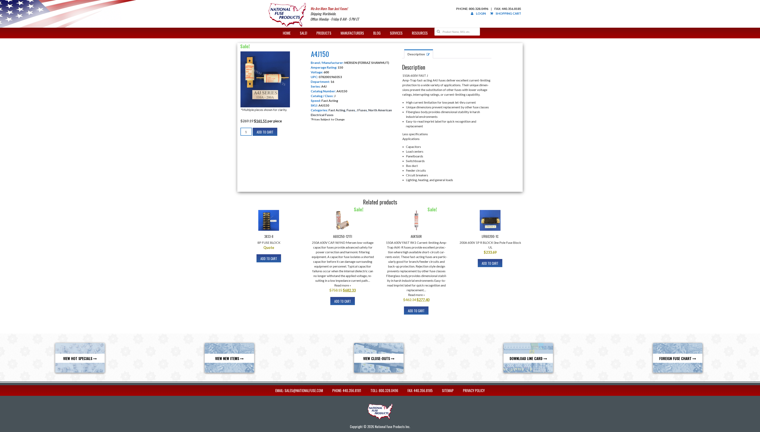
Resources (420, 33)
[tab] (418, 53)
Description (416, 54)
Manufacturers (352, 33)
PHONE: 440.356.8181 (346, 390)
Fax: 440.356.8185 (507, 8)
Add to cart (265, 132)
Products (323, 33)
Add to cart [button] (268, 258)
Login (481, 13)
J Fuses (361, 110)
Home (287, 33)
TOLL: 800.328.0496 (384, 390)
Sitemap (448, 390)
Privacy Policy (474, 390)
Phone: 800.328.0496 (472, 8)
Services (396, 33)
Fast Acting (337, 110)
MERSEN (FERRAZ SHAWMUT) (366, 62)
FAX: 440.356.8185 (420, 390)
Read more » (342, 285)
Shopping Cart (508, 13)
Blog (377, 33)
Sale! (303, 33)
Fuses (351, 110)
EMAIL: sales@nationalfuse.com (299, 390)
